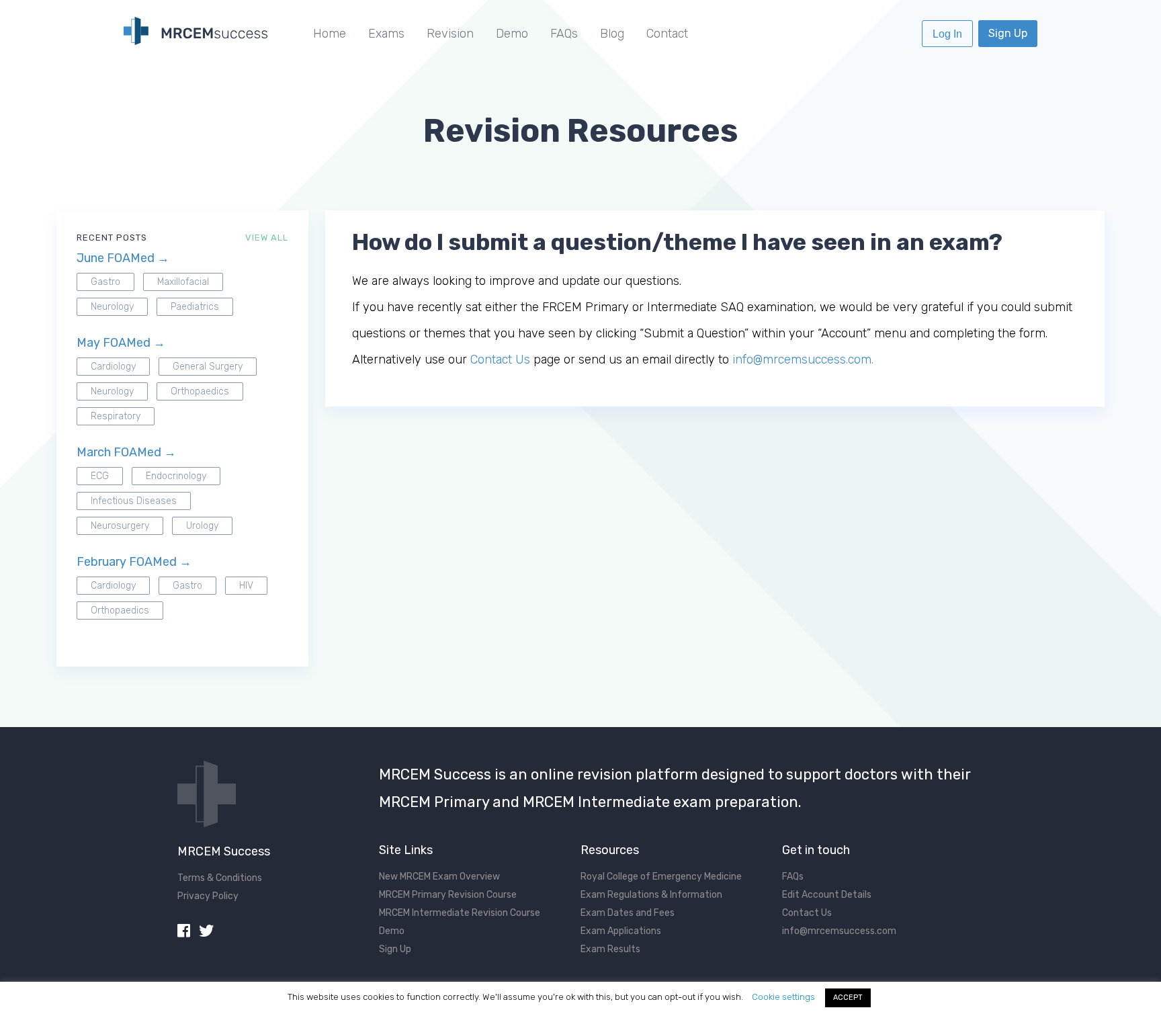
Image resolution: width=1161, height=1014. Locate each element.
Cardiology (113, 366)
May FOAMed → (121, 342)
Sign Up (1007, 33)
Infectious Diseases (134, 501)
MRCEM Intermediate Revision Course (459, 913)
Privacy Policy (208, 896)
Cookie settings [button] (783, 997)
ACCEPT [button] (848, 997)
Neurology (112, 306)
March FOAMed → (126, 452)
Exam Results (610, 949)
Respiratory (115, 416)
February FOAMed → (134, 561)
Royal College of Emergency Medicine (661, 876)
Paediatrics (195, 306)
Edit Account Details (826, 894)
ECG (100, 476)
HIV (246, 585)
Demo (512, 33)
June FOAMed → (123, 258)
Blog (612, 33)
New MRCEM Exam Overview (439, 876)
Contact (667, 33)
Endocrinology (176, 476)
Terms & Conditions (219, 878)
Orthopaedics (200, 391)
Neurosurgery (120, 526)
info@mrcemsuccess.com (839, 931)
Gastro (105, 282)
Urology (202, 526)
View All (266, 238)
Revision (450, 33)
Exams (386, 33)
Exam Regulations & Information (651, 894)
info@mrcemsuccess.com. (802, 359)
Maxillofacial (183, 282)
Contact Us (500, 359)
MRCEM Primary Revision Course (448, 894)
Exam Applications (620, 931)
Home (329, 33)
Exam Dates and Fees (627, 913)
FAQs (564, 33)
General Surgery (208, 366)
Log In (947, 34)
